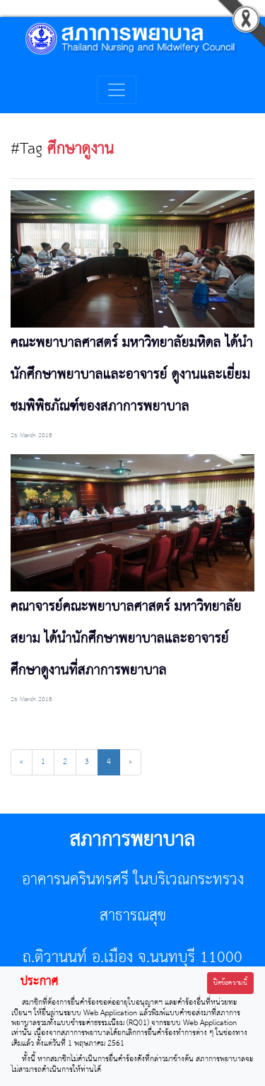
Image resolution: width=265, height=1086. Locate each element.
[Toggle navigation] (116, 90)
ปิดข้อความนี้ (230, 983)
